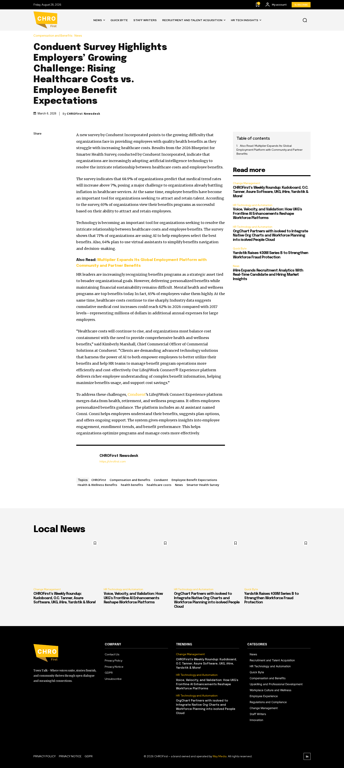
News (78, 35)
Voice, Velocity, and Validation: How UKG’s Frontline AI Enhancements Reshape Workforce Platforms (267, 214)
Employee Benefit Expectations (194, 480)
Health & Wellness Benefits (97, 485)
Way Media (220, 756)
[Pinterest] (37, 162)
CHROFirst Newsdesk (83, 113)
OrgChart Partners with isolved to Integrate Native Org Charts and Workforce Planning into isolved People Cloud (270, 236)
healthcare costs (159, 485)
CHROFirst (98, 480)
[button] (305, 20)
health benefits (132, 485)
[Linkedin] (307, 756)
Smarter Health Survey (203, 485)
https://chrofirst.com (113, 461)
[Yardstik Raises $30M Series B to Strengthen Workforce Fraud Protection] (277, 561)
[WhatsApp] (37, 171)
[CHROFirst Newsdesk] (85, 460)
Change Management (246, 183)
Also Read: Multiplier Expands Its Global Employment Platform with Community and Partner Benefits (269, 149)
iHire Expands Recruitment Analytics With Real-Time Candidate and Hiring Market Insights (268, 275)
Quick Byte (240, 248)
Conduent (137, 394)
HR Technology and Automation (252, 205)
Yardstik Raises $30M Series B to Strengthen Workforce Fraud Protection (271, 598)
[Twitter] (37, 153)
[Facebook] (37, 143)
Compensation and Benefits (52, 35)
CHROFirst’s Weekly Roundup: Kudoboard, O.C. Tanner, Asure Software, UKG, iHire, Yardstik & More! (270, 192)
